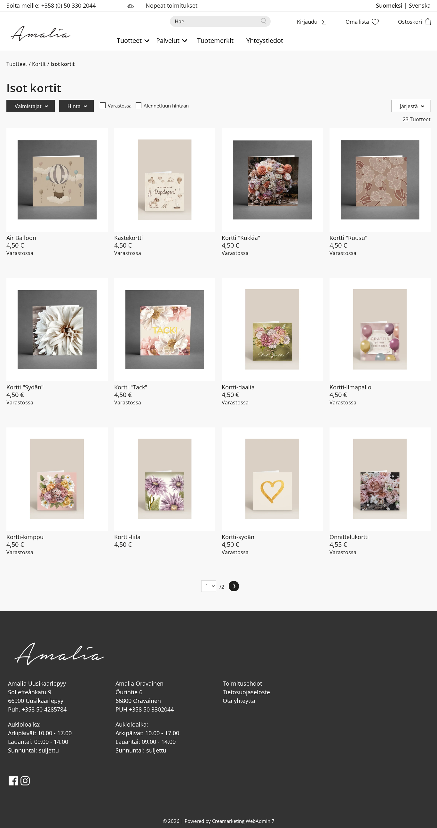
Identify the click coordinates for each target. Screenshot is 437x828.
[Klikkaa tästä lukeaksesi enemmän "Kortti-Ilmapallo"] (380, 329)
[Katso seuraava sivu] (234, 586)
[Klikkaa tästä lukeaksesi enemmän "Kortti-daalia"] (272, 329)
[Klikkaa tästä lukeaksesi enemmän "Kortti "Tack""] (164, 329)
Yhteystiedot (264, 40)
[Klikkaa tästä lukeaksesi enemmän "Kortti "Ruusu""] (380, 179)
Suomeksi (389, 5)
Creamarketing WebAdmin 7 (243, 821)
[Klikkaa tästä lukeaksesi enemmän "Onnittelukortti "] (380, 479)
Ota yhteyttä (239, 701)
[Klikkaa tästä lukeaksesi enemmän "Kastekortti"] (164, 179)
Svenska (420, 5)
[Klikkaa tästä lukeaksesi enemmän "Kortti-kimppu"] (57, 479)
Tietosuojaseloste (246, 692)
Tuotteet (16, 64)
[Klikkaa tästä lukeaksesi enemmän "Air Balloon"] (57, 179)
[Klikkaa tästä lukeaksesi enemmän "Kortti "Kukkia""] (272, 179)
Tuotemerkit (215, 40)
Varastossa (119, 105)
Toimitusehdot (242, 683)
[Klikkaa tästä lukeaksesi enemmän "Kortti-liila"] (164, 479)
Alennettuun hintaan (166, 105)
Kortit (39, 64)
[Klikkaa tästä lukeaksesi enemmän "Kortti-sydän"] (272, 479)
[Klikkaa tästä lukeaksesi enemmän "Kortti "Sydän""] (57, 329)
